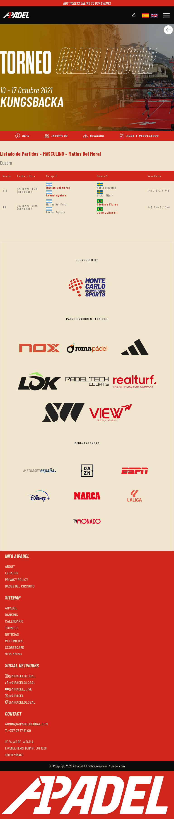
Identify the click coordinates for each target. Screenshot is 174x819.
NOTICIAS (12, 634)
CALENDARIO (14, 621)
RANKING (11, 614)
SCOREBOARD (14, 647)
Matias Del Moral (58, 187)
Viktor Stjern (105, 195)
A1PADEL (11, 608)
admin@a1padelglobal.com (26, 724)
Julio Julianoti (107, 212)
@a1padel (16, 695)
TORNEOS (11, 628)
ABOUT (10, 566)
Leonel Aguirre (56, 195)
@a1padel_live (20, 689)
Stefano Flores (107, 204)
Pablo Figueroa (106, 187)
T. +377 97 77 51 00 (18, 730)
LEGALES (11, 573)
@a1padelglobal (22, 676)
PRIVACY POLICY (16, 579)
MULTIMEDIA (14, 641)
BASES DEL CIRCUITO (20, 586)
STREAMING (13, 654)
